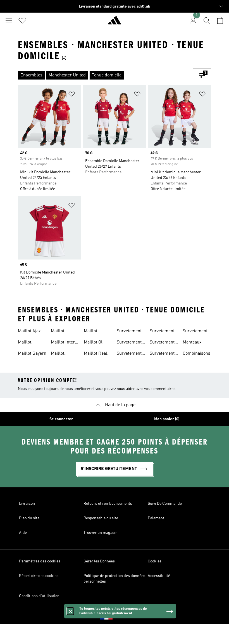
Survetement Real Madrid (195, 332)
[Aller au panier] (220, 20)
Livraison (27, 504)
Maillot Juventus (59, 354)
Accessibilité (159, 576)
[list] (105, 75)
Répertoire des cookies (38, 576)
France (123, 616)
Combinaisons (196, 353)
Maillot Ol (93, 342)
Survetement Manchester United (162, 343)
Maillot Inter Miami (63, 343)
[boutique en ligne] (114, 22)
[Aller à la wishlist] (22, 20)
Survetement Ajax (129, 332)
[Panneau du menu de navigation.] (9, 20)
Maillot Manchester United (95, 332)
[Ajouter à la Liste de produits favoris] (71, 95)
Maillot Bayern (32, 353)
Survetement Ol (162, 354)
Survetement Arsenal (129, 343)
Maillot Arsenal (25, 343)
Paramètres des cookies (39, 561)
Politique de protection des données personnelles (114, 578)
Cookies (154, 561)
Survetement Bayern (129, 354)
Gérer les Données (99, 561)
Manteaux (192, 342)
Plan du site (29, 518)
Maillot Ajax (29, 331)
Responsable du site (101, 518)
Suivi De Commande (165, 504)
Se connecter (61, 419)
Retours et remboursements (108, 504)
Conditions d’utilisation (39, 596)
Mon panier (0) (167, 419)
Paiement (156, 518)
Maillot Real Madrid (95, 354)
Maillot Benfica (58, 332)
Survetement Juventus (162, 332)
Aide (23, 533)
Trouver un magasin (101, 533)
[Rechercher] (206, 20)
